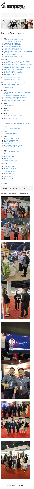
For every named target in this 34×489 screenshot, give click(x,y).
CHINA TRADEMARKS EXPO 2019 (12, 117)
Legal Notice (26, 486)
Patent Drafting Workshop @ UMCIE (12, 79)
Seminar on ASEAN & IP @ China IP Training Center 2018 (17, 123)
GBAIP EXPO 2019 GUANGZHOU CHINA (13, 115)
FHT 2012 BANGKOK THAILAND (11, 141)
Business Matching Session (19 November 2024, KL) (15, 95)
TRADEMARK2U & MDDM (10, 74)
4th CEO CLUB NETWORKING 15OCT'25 (13, 72)
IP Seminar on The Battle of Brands (11, 84)
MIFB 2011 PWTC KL (8, 153)
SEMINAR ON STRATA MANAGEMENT (12, 46)
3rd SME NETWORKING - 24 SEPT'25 (12, 76)
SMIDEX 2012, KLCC (8, 143)
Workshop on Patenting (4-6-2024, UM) (12, 98)
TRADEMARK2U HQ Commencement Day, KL (14, 145)
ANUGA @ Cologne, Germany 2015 (12, 128)
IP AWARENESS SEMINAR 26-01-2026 (13, 54)
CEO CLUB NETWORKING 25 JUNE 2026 (13, 39)
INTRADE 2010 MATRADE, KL (10, 170)
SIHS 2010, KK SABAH (9, 166)
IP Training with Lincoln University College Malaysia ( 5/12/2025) (18, 64)
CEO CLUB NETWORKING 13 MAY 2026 (13, 41)
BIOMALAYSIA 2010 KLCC (10, 171)
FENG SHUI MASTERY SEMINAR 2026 (13, 44)
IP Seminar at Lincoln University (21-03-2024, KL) (15, 100)
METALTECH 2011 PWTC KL (10, 156)
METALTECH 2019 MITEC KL (10, 118)
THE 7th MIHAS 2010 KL (9, 178)
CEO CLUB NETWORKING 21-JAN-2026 (13, 56)
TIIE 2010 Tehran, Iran (9, 173)
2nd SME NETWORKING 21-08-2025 (12, 77)
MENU (29, 15)
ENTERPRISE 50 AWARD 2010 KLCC (12, 165)
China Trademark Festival (9, 105)
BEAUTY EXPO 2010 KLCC (10, 176)
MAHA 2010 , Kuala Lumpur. (10, 168)
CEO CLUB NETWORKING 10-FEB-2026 (13, 49)
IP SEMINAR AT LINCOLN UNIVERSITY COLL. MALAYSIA (17, 67)
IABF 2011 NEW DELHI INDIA (10, 160)
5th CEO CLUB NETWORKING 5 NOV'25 (13, 71)
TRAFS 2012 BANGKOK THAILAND (12, 138)
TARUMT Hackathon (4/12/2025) (11, 66)
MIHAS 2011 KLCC (8, 158)
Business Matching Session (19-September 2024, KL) (16, 97)
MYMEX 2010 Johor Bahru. (10, 175)
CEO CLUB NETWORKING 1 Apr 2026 (12, 43)
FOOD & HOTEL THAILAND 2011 (11, 151)
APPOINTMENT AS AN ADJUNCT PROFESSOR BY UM (16, 61)
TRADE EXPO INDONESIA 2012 (11, 140)
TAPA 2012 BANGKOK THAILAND (11, 146)
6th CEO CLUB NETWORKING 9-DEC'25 (13, 62)
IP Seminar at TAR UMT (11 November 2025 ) (14, 69)
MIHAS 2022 (6, 110)
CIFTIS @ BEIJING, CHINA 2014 (11, 133)
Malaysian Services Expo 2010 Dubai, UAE (13, 180)
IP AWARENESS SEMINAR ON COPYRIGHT (14, 48)
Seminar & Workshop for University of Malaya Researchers (17, 82)
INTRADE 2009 (7, 185)
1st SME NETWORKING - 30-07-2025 (12, 81)
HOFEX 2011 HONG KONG (10, 155)
